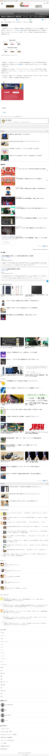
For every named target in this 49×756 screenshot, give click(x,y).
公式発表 (4, 112)
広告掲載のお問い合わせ (5, 746)
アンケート (2, 560)
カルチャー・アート (4, 641)
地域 (1, 679)
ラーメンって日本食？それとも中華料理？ (12, 576)
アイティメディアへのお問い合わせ (7, 740)
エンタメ (2, 635)
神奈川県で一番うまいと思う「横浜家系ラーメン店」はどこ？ (16, 588)
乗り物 (2, 667)
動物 (1, 676)
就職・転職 (3, 684)
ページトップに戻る (24, 754)
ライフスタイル (3, 664)
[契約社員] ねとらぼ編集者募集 (6, 737)
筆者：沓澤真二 (9, 120)
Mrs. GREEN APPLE (9, 704)
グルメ (2, 647)
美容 (1, 696)
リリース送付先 (3, 743)
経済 (1, 693)
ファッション (3, 658)
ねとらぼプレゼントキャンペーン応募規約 (8, 734)
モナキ (6, 720)
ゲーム (2, 650)
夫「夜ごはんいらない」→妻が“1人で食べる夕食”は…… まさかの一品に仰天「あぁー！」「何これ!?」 (26, 522)
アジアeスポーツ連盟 (18, 30)
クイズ (2, 644)
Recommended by (40, 480)
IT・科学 (2, 632)
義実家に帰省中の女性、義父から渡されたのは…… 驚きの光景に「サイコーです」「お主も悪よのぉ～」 (27, 549)
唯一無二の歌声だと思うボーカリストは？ (12, 582)
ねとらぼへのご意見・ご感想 (6, 731)
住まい (2, 670)
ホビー (2, 661)
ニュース (2, 655)
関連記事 (21, 64)
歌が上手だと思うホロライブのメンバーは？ (12, 570)
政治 (1, 687)
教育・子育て (3, 690)
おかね (2, 638)
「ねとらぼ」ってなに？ (5, 728)
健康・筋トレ (3, 673)
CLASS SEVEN (8, 715)
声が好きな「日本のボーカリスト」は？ (11, 564)
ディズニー (3, 653)
